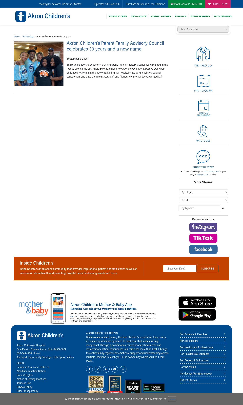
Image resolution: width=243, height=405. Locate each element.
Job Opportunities (64, 357)
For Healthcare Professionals (196, 347)
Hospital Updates (160, 16)
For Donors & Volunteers (194, 360)
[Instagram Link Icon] (98, 369)
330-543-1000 (112, 4)
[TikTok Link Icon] (123, 369)
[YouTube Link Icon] (114, 369)
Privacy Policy (24, 387)
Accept (172, 399)
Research (180, 16)
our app (73, 316)
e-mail (216, 171)
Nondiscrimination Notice (31, 371)
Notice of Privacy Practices (31, 379)
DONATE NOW (219, 4)
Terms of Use (24, 383)
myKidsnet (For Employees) (196, 373)
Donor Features (200, 16)
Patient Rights (25, 375)
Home (17, 36)
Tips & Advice (138, 16)
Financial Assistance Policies (33, 367)
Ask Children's (157, 4)
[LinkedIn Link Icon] (106, 369)
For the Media (188, 367)
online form (208, 171)
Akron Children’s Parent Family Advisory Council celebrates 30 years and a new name (115, 46)
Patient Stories (118, 16)
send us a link (202, 174)
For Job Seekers (189, 340)
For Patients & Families (193, 334)
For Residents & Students (194, 353)
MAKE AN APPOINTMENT (187, 4)
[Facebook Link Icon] (89, 369)
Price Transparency (27, 391)
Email (37, 353)
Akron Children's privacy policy (150, 398)
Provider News (223, 16)
